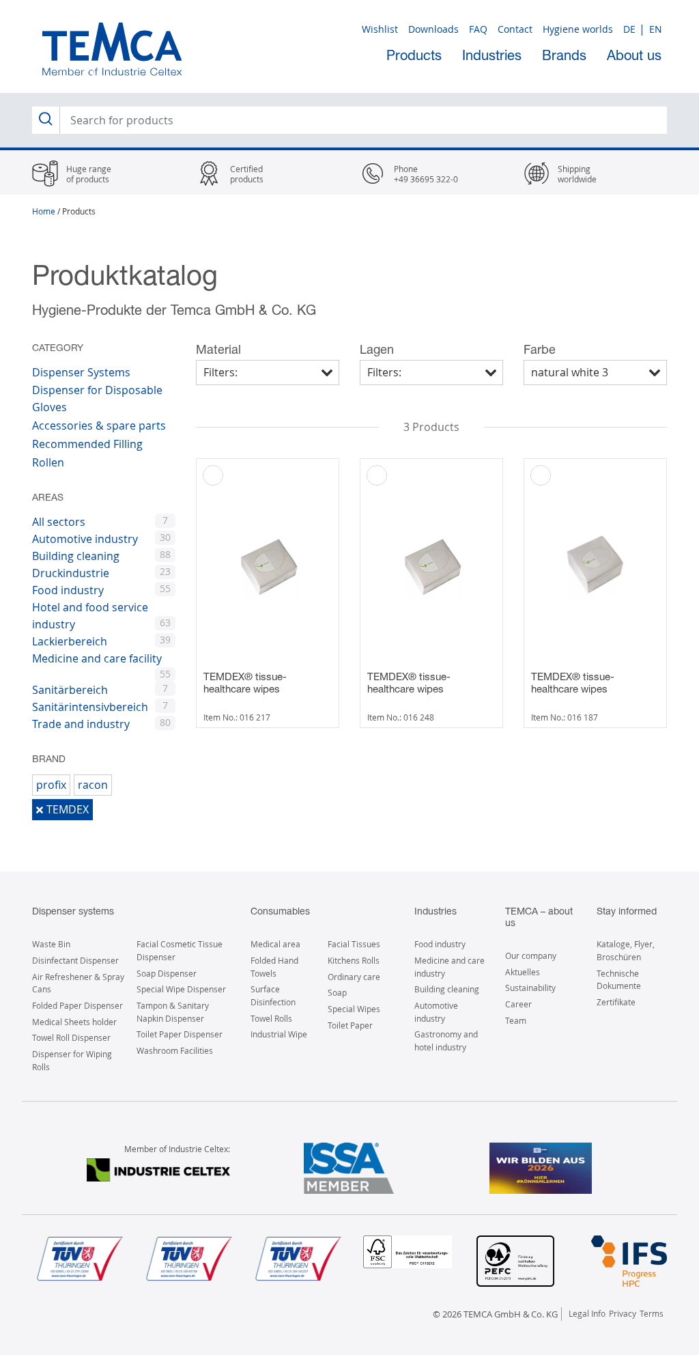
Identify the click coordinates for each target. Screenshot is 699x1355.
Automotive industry (85, 538)
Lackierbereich (69, 641)
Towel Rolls (271, 1018)
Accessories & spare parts (99, 425)
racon (93, 784)
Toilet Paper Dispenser (180, 1034)
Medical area (275, 943)
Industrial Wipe (279, 1034)
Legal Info (587, 1313)
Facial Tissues (354, 943)
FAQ (478, 29)
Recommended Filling (87, 443)
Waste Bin (51, 943)
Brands (564, 55)
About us (634, 55)
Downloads (433, 29)
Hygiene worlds (578, 29)
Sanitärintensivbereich (90, 706)
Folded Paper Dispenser (77, 1005)
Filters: (220, 372)
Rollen (48, 462)
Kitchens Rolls (354, 960)
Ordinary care (354, 976)
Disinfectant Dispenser (75, 960)
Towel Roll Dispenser (71, 1037)
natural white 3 (569, 372)
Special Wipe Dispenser (181, 988)
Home (43, 211)
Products (414, 55)
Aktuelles (522, 971)
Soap (337, 992)
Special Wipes (354, 1008)
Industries (492, 55)
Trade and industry (81, 723)
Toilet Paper (350, 1025)
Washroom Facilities (175, 1050)
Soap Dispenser (167, 973)
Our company (530, 955)
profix (51, 784)
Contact (515, 29)
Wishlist (380, 29)
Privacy (622, 1313)
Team (515, 1020)
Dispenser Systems (81, 372)
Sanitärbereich (70, 689)
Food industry (68, 590)
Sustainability (530, 987)
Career (518, 1003)
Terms (652, 1313)
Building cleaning (75, 555)
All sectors (58, 521)
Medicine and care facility (97, 658)
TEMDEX (67, 809)
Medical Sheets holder (74, 1021)
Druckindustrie (70, 573)
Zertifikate (616, 1001)
